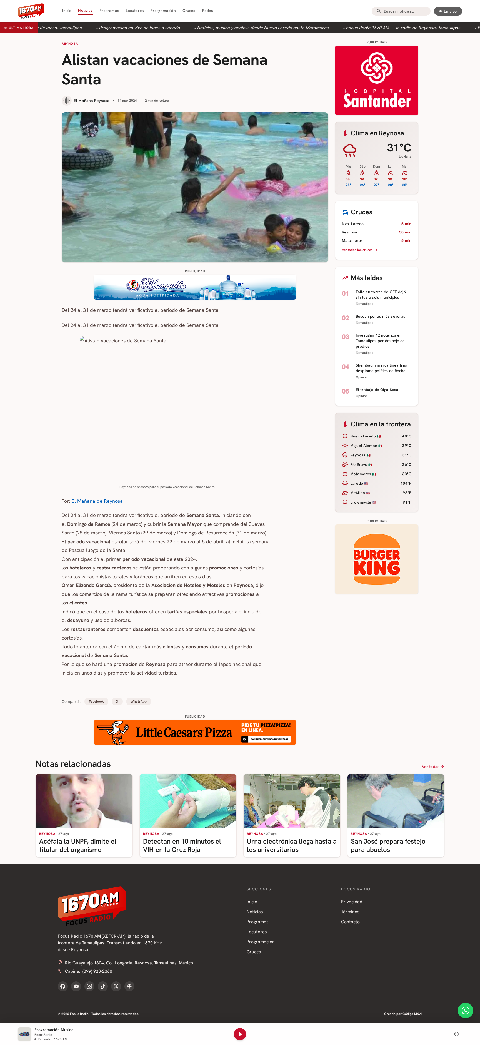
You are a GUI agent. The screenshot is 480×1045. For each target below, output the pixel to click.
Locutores (135, 10)
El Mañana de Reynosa (97, 501)
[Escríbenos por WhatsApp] (465, 1010)
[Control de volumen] (456, 1034)
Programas (109, 10)
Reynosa (70, 43)
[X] (116, 986)
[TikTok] (103, 986)
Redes (207, 10)
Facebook (96, 701)
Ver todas (430, 766)
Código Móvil (412, 1014)
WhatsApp (139, 701)
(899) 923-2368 (97, 971)
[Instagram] (89, 986)
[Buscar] (379, 11)
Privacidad (351, 902)
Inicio (67, 10)
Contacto (350, 922)
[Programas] (129, 986)
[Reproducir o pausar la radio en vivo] (240, 1034)
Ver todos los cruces (357, 250)
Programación (163, 10)
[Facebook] (63, 986)
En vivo (450, 11)
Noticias (85, 10)
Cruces (189, 10)
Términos (350, 912)
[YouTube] (76, 986)
